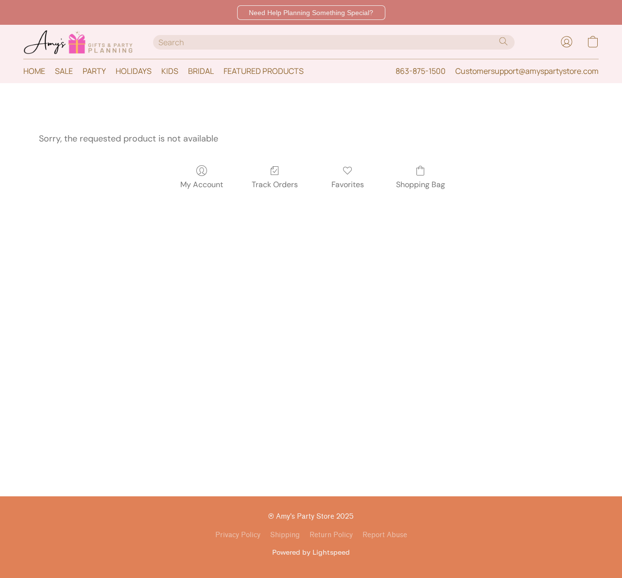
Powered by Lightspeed (311, 552)
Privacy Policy (237, 535)
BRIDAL (201, 71)
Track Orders (275, 184)
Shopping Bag (420, 184)
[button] (311, 12)
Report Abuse (385, 535)
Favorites (347, 184)
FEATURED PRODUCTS (264, 71)
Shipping (285, 535)
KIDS (169, 71)
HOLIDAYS (134, 71)
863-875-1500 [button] (421, 71)
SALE (64, 71)
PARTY (94, 71)
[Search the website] (503, 41)
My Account (201, 184)
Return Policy (331, 535)
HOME (34, 71)
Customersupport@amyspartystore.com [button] (527, 71)
